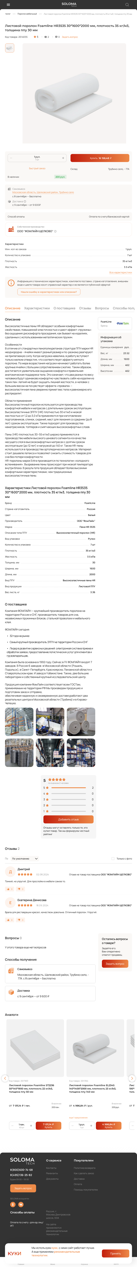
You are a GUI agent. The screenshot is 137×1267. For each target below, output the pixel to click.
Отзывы (85, 308)
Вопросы (102, 308)
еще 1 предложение (78, 1117)
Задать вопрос (70, 36)
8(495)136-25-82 (21, 1175)
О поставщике (64, 308)
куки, (55, 1248)
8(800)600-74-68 (21, 1170)
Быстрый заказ (37, 168)
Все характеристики (120, 272)
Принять (115, 1253)
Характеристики (37, 308)
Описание (12, 308)
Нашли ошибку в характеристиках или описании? (49, 291)
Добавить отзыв (68, 819)
